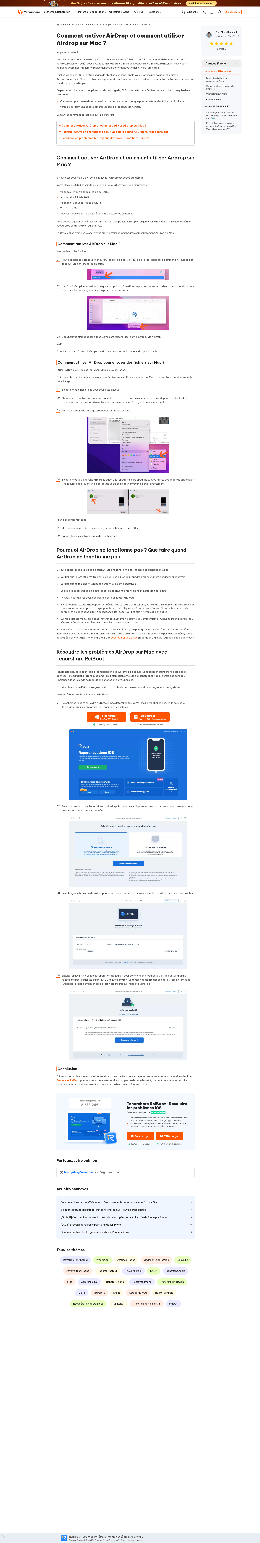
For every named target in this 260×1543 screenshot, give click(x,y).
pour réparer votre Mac (124, 637)
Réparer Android (107, 1270)
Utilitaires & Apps (119, 11)
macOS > (77, 24)
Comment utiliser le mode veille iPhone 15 (220, 87)
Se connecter (233, 12)
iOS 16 (81, 1292)
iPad (69, 1281)
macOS (173, 1303)
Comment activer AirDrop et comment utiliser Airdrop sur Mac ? (104, 125)
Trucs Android (133, 1270)
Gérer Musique (89, 1281)
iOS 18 (116, 1292)
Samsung (183, 1259)
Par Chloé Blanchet (226, 32)
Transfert (99, 1292)
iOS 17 (153, 1270)
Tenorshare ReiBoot (68, 1080)
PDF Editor (118, 1303)
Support (191, 11)
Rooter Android (164, 1292)
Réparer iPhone (115, 1281)
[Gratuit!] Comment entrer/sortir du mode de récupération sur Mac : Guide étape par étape (221, 126)
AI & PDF (139, 11)
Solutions (154, 11)
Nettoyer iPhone (142, 1281)
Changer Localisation (156, 1259)
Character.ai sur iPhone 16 (218, 94)
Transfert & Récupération (89, 11)
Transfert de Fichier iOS (146, 1303)
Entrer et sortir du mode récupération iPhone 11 (216, 79)
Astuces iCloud (138, 1292)
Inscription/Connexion (78, 1172)
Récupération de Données (88, 1303)
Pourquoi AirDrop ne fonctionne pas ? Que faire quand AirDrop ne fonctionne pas (115, 131)
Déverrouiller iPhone (77, 1270)
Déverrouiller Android (75, 1259)
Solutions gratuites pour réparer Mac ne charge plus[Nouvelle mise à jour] (221, 115)
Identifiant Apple (175, 1270)
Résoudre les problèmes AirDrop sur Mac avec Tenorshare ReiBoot (105, 138)
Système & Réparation (57, 11)
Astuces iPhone (215, 63)
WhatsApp (102, 1259)
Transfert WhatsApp (172, 1281)
